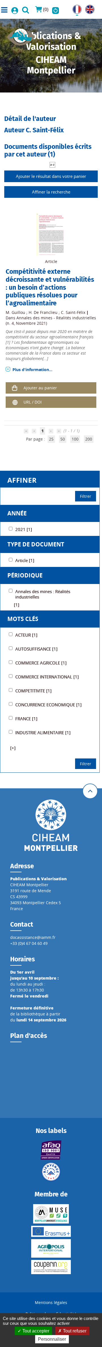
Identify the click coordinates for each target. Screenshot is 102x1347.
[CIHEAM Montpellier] (51, 825)
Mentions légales (51, 1302)
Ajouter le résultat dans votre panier (51, 176)
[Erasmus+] (51, 1231)
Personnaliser (52, 1339)
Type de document (35, 544)
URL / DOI (33, 402)
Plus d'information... (32, 369)
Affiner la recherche (51, 192)
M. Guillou (15, 312)
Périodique (24, 575)
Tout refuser (74, 1331)
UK (88, 8)
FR (75, 8)
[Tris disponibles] (52, 164)
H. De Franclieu (43, 312)
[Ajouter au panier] (14, 388)
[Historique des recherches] (55, 9)
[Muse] (51, 1213)
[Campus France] (51, 1171)
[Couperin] (51, 1267)
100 (75, 439)
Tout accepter (35, 1331)
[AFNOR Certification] (51, 1150)
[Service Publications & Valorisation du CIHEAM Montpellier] (21, 35)
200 (88, 439)
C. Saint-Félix (73, 312)
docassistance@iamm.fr (33, 937)
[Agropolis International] (51, 1248)
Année (17, 513)
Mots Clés (22, 619)
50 (62, 439)
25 (51, 439)
